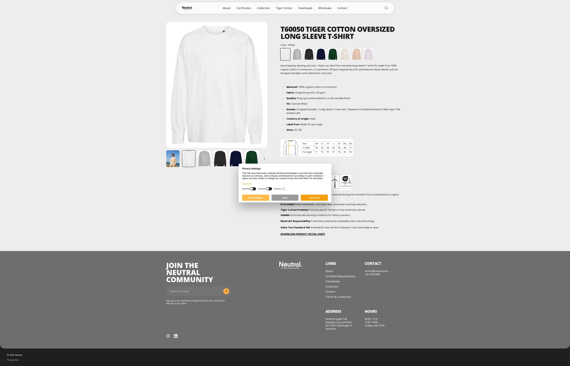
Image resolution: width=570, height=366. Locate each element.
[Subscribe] (226, 291)
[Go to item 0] (188, 158)
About (329, 271)
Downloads (333, 281)
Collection (332, 286)
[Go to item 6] (251, 158)
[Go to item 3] (204, 158)
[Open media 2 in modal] (216, 85)
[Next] (259, 92)
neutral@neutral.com (376, 271)
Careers (330, 291)
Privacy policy (12, 360)
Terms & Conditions (338, 296)
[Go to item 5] (236, 158)
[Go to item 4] (220, 158)
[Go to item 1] (173, 158)
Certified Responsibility (340, 276)
